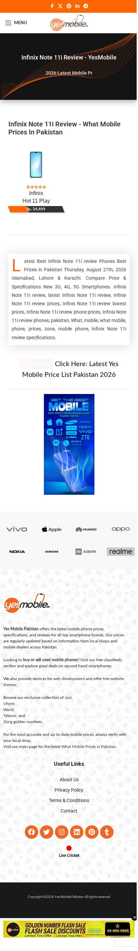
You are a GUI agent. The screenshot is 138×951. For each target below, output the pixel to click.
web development (66, 679)
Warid (6, 710)
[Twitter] (44, 832)
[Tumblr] (104, 832)
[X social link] (58, 6)
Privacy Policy (66, 790)
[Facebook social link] (50, 6)
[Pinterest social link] (66, 6)
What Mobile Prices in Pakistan (86, 747)
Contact (66, 811)
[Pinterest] (89, 832)
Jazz (65, 698)
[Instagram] (59, 832)
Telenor (7, 716)
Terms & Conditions (67, 800)
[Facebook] (29, 832)
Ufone (6, 704)
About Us (66, 779)
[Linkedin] (74, 832)
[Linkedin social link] (75, 6)
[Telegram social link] (83, 6)
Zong (5, 722)
